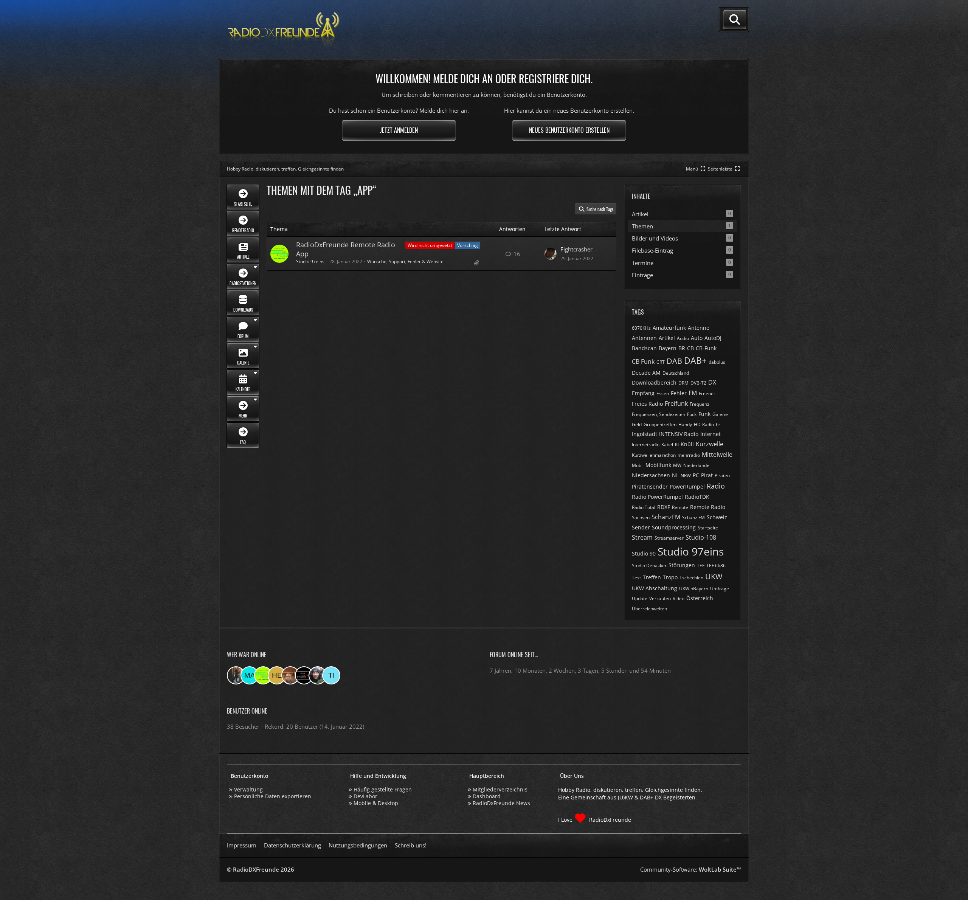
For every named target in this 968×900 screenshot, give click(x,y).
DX (712, 382)
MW (677, 465)
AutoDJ (712, 337)
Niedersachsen (651, 475)
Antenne (698, 327)
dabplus (717, 362)
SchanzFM (666, 517)
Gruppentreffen (660, 424)
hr (718, 424)
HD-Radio (704, 424)
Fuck (692, 414)
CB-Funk (706, 348)
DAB (674, 361)
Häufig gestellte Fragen (383, 789)
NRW (686, 475)
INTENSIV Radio (678, 434)
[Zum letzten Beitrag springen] (550, 254)
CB (690, 348)
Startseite (708, 527)
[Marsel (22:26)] (249, 675)
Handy (685, 424)
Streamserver (669, 538)
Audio (683, 338)
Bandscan (644, 348)
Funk (704, 413)
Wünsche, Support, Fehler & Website (405, 261)
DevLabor (365, 796)
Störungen (682, 565)
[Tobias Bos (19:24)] (290, 675)
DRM (683, 383)
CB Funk (643, 361)
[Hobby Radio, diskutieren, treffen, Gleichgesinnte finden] (283, 30)
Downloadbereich (654, 382)
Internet (710, 434)
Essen (662, 393)
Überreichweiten (649, 608)
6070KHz (641, 328)
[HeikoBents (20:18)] (277, 675)
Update (639, 598)
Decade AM (646, 372)
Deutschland (675, 373)
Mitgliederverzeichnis (500, 789)
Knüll (687, 444)
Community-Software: (690, 869)
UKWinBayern (693, 588)
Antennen (644, 337)
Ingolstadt (644, 434)
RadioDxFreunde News (501, 803)
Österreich (699, 598)
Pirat (707, 475)
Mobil (638, 465)
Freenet (707, 393)
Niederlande (696, 465)
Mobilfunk (658, 465)
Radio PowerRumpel (657, 496)
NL (675, 475)
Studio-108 (701, 537)
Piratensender (650, 486)
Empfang (643, 393)
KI (677, 444)
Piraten (722, 475)
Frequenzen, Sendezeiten (658, 414)
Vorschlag (467, 245)
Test (636, 577)
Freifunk (676, 403)
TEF (700, 565)
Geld (637, 424)
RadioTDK (697, 496)
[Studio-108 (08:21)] (304, 675)
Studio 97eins (310, 261)
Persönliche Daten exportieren (272, 796)
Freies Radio (647, 403)
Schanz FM (693, 517)
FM (693, 393)
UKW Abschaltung (654, 588)
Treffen (652, 577)
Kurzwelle (709, 444)
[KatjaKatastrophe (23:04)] (236, 675)
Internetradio (645, 444)
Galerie (720, 414)
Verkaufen (660, 598)
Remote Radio (707, 507)
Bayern (667, 348)
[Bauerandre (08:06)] (318, 675)
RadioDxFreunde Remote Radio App (345, 249)
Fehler (679, 393)
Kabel (667, 444)
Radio (716, 485)
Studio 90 (644, 553)
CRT (660, 362)
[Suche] (734, 19)
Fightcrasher (576, 249)
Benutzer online (247, 710)
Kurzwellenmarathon (654, 455)
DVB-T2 (698, 383)
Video (678, 598)
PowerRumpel (687, 486)
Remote (680, 507)
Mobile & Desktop (376, 803)
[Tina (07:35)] (331, 675)
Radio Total (643, 507)
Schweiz (717, 517)
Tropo (670, 577)
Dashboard (487, 796)
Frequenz (699, 404)
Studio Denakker (649, 565)
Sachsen (641, 517)
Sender (641, 527)
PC (696, 475)
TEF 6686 (716, 565)
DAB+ (695, 360)
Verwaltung (248, 789)
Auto (697, 337)
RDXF (663, 507)
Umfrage (719, 588)
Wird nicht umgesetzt (430, 245)
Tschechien (691, 577)
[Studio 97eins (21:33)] (263, 675)
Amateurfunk (669, 327)
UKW (713, 576)
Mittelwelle (717, 454)
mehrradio (689, 455)
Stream (642, 537)
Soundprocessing (674, 527)
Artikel (667, 337)
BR (681, 348)
